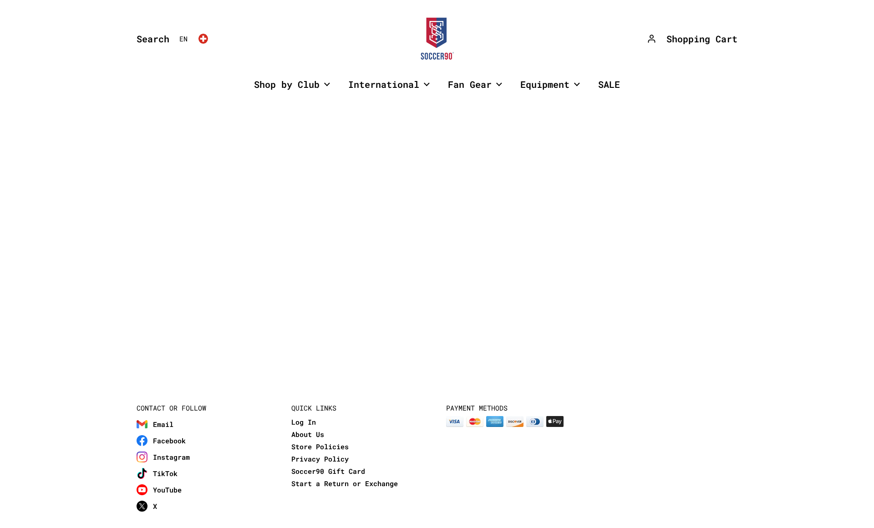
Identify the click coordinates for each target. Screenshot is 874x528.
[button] (150, 38)
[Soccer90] (437, 38)
